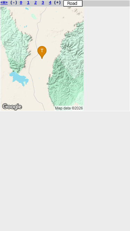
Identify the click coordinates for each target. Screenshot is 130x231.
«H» (4, 2)
